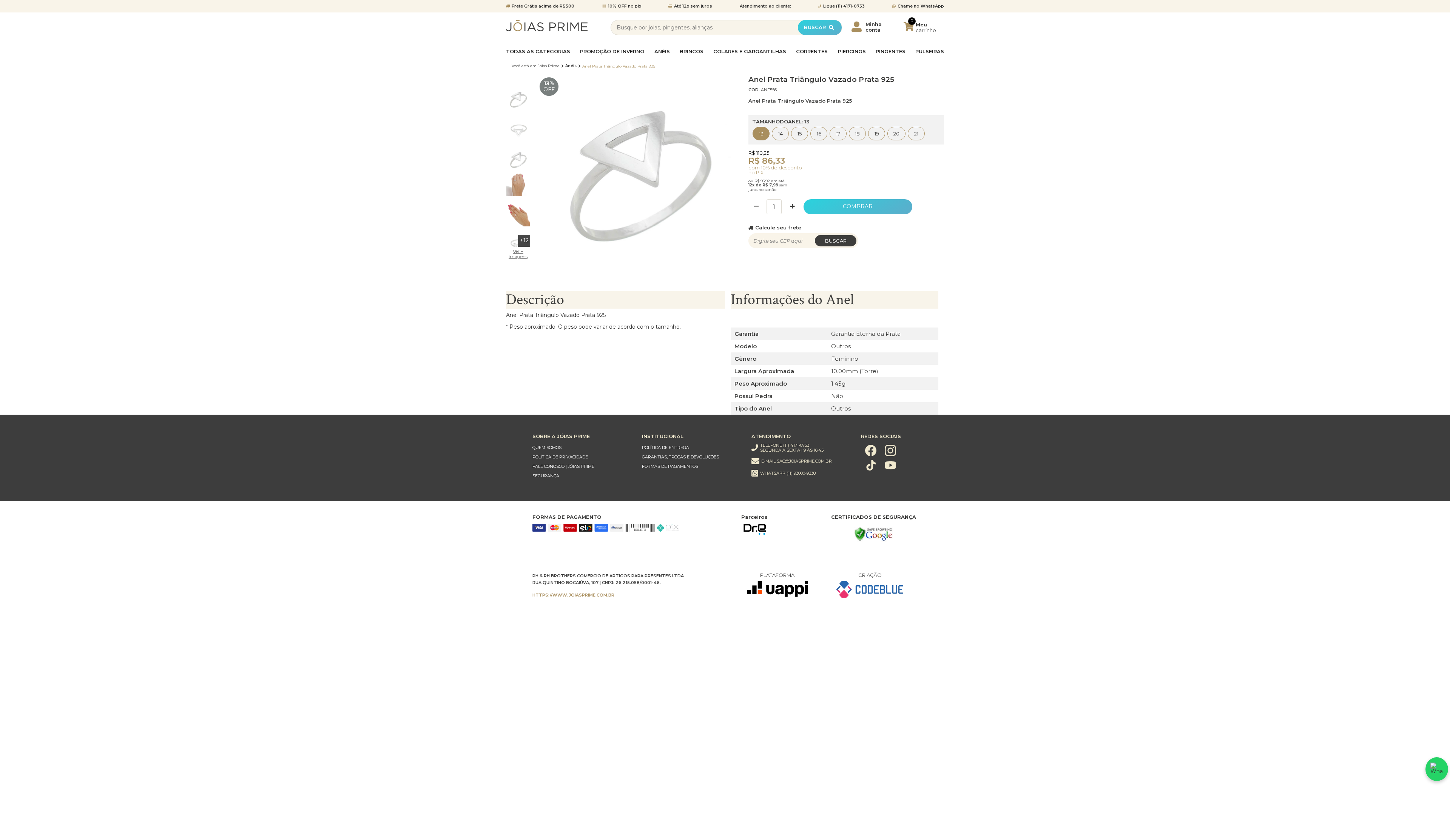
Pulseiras (929, 51)
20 (896, 134)
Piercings (852, 51)
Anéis (662, 51)
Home (536, 66)
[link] (579, 447)
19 (877, 134)
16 (819, 134)
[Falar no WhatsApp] (1436, 769)
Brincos (691, 51)
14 (780, 134)
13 (761, 134)
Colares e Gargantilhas (749, 51)
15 (800, 134)
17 (838, 134)
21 (916, 134)
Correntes (812, 51)
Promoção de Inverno (612, 51)
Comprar (858, 206)
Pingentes (890, 51)
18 (857, 134)
